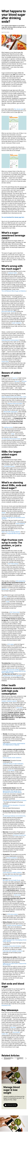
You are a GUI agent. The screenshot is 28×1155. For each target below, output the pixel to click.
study (12, 434)
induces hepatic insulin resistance (12, 757)
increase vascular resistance (14, 925)
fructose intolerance (11, 857)
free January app (18, 109)
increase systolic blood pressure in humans (14, 800)
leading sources (8, 427)
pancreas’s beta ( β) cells (8, 311)
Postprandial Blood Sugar (13, 533)
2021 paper (10, 644)
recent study (5, 361)
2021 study (11, 770)
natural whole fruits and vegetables (12, 675)
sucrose (15, 378)
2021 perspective (20, 581)
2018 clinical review (9, 466)
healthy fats (5, 1034)
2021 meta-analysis (13, 563)
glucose (17, 381)
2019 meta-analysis (12, 914)
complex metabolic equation (9, 701)
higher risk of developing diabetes (11, 531)
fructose (24, 381)
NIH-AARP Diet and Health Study (11, 880)
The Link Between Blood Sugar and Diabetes (14, 291)
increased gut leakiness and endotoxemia (14, 816)
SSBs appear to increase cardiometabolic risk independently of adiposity (14, 744)
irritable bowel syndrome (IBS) (13, 875)
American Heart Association (15, 403)
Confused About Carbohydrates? (10, 340)
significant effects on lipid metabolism (13, 763)
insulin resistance (16, 323)
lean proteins (16, 1032)
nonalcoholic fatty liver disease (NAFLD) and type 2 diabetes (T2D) (14, 672)
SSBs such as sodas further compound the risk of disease (14, 964)
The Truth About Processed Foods (11, 438)
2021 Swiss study (14, 612)
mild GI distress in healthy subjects (12, 872)
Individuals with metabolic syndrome (12, 951)
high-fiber (13, 1027)
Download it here (6, 1005)
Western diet (5, 589)
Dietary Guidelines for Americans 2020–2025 (14, 397)
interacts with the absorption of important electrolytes (14, 806)
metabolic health (12, 273)
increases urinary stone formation (12, 946)
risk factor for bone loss (19, 835)
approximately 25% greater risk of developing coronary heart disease (12, 791)
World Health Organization (11, 411)
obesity (4, 512)
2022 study (17, 895)
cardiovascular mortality (12, 669)
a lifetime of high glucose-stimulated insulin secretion (13, 518)
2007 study (19, 707)
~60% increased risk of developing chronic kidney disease (14, 940)
